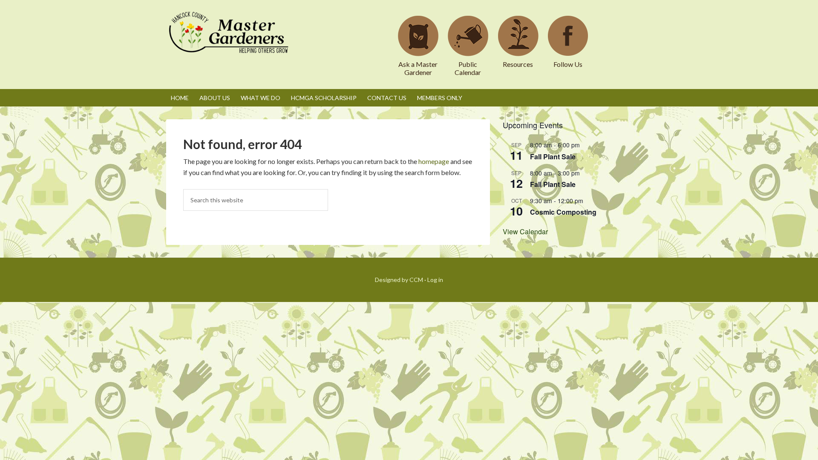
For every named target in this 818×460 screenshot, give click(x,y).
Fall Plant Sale (553, 156)
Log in (435, 279)
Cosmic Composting (563, 212)
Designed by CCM (399, 279)
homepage (433, 161)
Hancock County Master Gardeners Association (230, 40)
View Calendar (525, 231)
